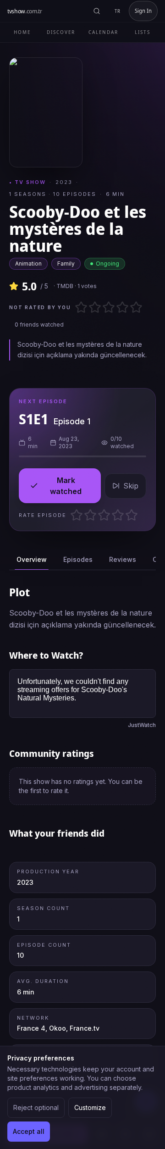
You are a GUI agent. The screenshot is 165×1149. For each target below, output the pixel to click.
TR (118, 11)
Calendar (103, 32)
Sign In (143, 11)
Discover (61, 32)
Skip (130, 485)
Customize (90, 1107)
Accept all (28, 1131)
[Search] (97, 11)
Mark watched (66, 486)
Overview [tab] (31, 559)
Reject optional (36, 1107)
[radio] (78, 307)
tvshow (24, 11)
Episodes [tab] (78, 559)
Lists (143, 32)
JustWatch (142, 725)
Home (22, 32)
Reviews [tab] (122, 559)
